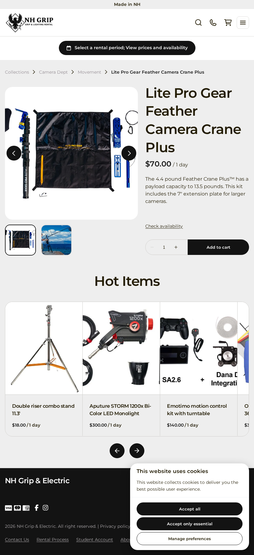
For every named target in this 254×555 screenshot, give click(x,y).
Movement (89, 72)
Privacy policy (115, 526)
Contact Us (17, 539)
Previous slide (117, 450)
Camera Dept (53, 72)
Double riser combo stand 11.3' (43, 409)
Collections (17, 72)
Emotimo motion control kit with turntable (197, 409)
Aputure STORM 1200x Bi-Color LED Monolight (120, 409)
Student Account (94, 539)
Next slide (136, 450)
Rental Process (53, 539)
